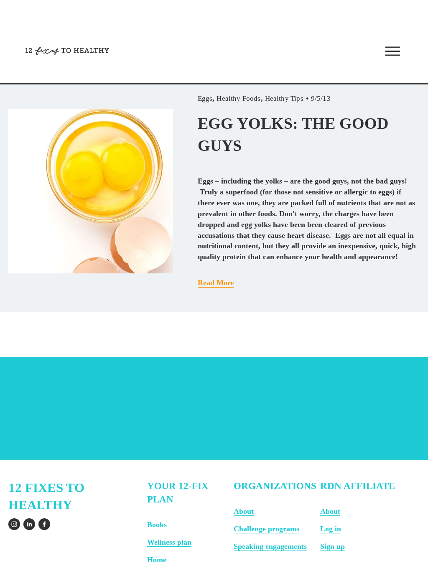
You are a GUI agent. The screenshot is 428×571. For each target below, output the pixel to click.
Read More (216, 282)
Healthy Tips (284, 98)
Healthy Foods (238, 98)
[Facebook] (44, 524)
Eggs (205, 98)
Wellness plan (169, 542)
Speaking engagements (270, 546)
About (244, 511)
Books (157, 524)
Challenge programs (266, 529)
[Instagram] (14, 524)
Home (156, 560)
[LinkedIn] (29, 524)
